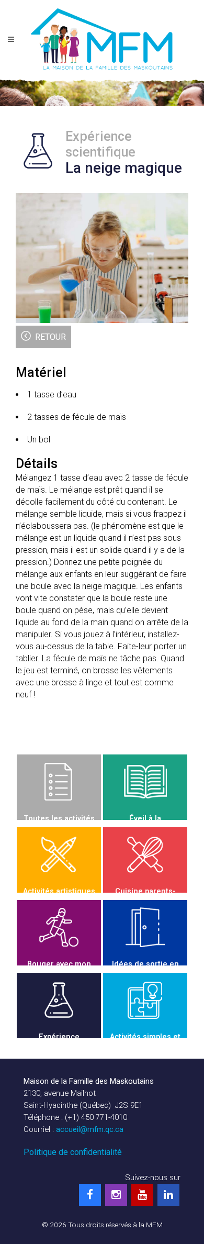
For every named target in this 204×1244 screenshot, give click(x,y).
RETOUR (50, 337)
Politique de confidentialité (73, 1152)
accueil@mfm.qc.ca (89, 1129)
